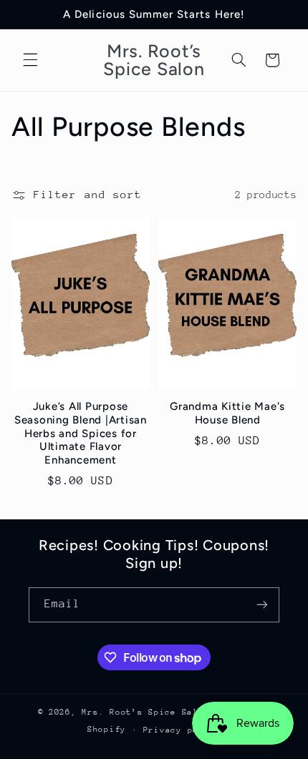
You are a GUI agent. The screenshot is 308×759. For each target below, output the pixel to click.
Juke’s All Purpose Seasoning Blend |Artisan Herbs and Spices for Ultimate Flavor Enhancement (80, 433)
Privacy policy (182, 730)
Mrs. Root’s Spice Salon (148, 712)
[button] (30, 60)
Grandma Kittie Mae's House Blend (227, 413)
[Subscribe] (262, 604)
